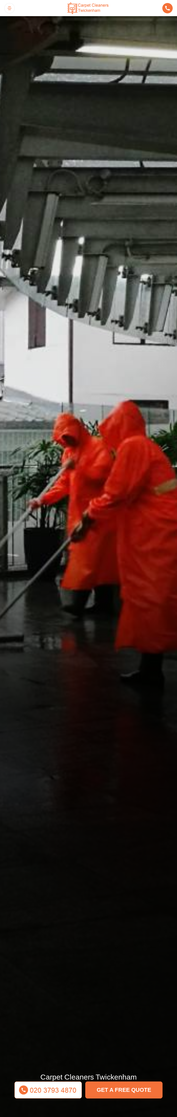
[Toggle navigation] (9, 8)
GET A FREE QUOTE (124, 1090)
